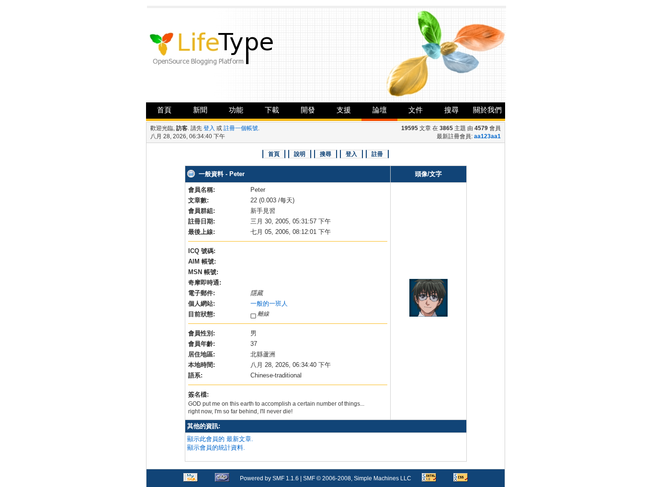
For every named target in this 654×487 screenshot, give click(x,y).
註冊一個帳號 (241, 128)
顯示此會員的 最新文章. (220, 439)
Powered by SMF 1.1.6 (269, 478)
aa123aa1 (487, 136)
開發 (308, 110)
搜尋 (451, 110)
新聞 (200, 110)
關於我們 (487, 110)
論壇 (379, 110)
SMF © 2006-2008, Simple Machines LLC (357, 478)
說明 (299, 154)
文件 (415, 110)
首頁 (164, 110)
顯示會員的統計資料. (216, 447)
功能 (236, 110)
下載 (272, 110)
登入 (209, 128)
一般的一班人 (269, 303)
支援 (344, 110)
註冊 (377, 154)
